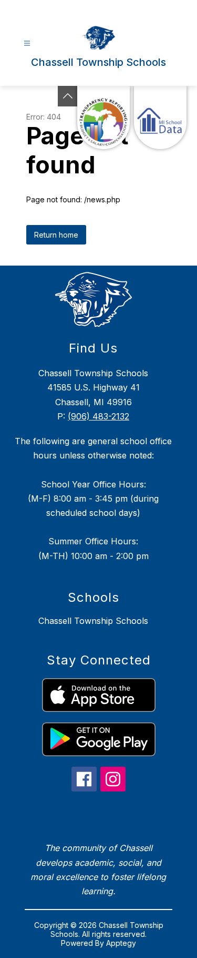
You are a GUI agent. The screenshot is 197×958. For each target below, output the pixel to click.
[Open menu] (27, 43)
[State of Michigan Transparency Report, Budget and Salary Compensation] (103, 117)
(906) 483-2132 (98, 416)
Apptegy (121, 943)
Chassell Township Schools (93, 620)
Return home (56, 234)
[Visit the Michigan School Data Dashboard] (160, 117)
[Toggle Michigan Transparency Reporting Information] (68, 96)
